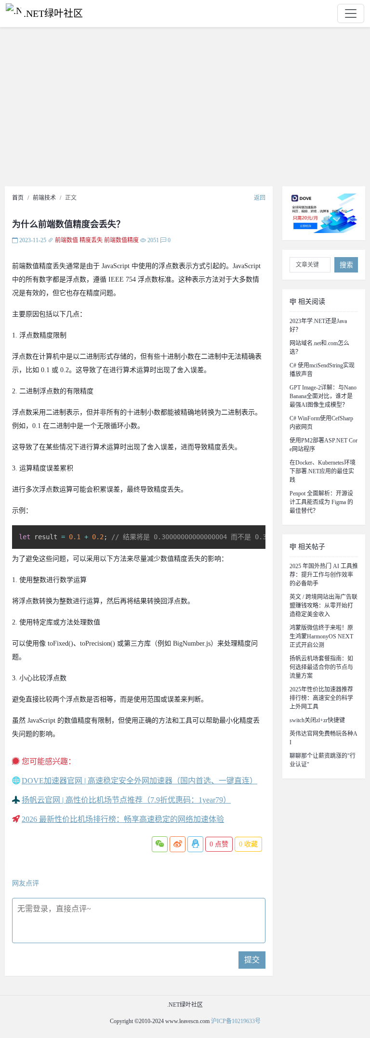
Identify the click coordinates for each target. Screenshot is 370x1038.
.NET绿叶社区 (53, 13)
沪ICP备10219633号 (236, 1021)
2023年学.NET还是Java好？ (318, 325)
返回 (259, 198)
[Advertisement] (185, 109)
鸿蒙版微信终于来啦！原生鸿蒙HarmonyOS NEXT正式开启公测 (321, 636)
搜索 (346, 265)
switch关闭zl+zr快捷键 (317, 720)
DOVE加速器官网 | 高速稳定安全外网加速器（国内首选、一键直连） (139, 781)
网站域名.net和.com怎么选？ (319, 347)
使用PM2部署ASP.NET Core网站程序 (323, 445)
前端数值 (66, 240)
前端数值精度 (121, 240)
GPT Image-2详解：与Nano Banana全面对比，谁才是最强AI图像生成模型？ (323, 396)
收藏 (248, 844)
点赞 (219, 844)
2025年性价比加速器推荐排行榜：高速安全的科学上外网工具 (321, 698)
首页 (18, 198)
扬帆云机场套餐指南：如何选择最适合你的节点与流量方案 (321, 667)
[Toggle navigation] (350, 13)
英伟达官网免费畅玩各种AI (323, 738)
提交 (252, 960)
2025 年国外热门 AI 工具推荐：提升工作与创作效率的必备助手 (324, 575)
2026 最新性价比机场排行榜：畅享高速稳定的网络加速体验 (123, 819)
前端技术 (44, 198)
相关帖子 (310, 546)
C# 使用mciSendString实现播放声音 (322, 369)
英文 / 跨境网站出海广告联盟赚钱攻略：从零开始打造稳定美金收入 (323, 606)
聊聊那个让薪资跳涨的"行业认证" (323, 760)
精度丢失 (91, 240)
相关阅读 (310, 301)
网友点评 (25, 883)
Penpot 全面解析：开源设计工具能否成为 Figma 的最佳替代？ (321, 502)
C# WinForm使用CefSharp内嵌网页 (321, 422)
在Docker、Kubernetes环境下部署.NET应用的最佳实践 (323, 471)
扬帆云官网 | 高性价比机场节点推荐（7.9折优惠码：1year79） (126, 800)
